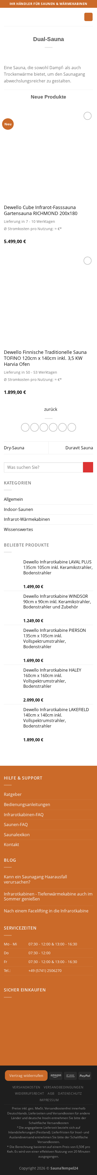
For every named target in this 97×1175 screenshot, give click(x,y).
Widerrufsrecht (29, 1093)
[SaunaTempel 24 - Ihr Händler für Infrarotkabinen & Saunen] (47, 16)
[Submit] (88, 467)
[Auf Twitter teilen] (44, 427)
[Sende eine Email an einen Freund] (53, 427)
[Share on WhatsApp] (25, 427)
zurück (50, 409)
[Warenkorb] (88, 17)
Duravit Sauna (79, 448)
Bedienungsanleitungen (27, 804)
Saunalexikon (17, 835)
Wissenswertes (18, 529)
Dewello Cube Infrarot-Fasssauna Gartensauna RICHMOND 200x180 (40, 210)
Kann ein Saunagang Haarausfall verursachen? (35, 879)
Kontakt (11, 844)
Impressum (49, 1100)
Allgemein (13, 499)
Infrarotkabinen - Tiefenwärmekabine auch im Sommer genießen (48, 896)
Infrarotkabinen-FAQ (23, 814)
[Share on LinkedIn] (72, 427)
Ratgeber (13, 794)
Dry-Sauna (14, 448)
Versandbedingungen (63, 1087)
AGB (51, 1093)
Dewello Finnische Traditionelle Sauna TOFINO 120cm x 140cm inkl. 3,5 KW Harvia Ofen (45, 358)
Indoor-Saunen (18, 509)
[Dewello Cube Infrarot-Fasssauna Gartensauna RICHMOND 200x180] (48, 155)
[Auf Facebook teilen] (34, 427)
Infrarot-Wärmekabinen (27, 519)
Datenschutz (70, 1093)
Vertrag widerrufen (26, 1075)
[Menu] (7, 16)
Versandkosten (26, 1087)
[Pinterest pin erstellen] (62, 427)
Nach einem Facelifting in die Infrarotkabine (46, 910)
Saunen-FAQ (16, 824)
